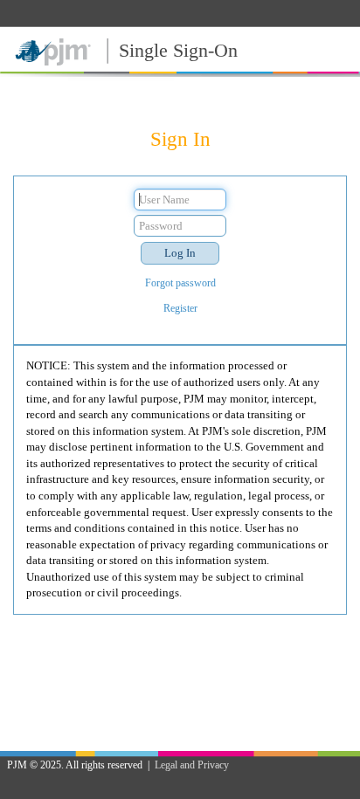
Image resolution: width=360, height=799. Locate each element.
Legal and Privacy (192, 765)
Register (180, 308)
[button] (180, 253)
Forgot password (180, 283)
